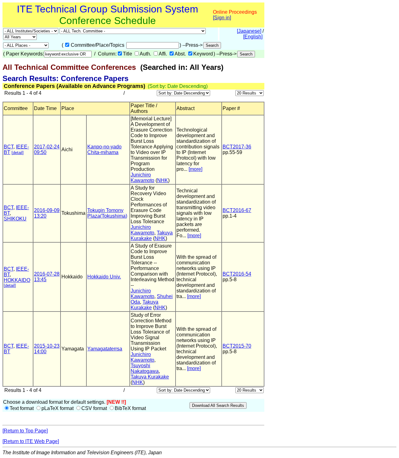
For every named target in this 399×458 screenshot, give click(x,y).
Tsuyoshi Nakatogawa (145, 368)
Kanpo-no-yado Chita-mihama (104, 149)
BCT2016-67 (237, 210)
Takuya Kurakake (152, 235)
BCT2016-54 (237, 274)
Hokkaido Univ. (104, 276)
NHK (162, 180)
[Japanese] (249, 31)
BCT (8, 146)
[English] (252, 36)
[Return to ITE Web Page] (30, 441)
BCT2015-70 (237, 346)
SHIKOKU (15, 218)
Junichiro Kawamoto (142, 177)
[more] (195, 169)
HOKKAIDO (17, 280)
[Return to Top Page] (25, 430)
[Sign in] (222, 17)
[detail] (18, 152)
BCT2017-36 (237, 146)
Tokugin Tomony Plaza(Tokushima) (107, 213)
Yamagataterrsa (104, 348)
